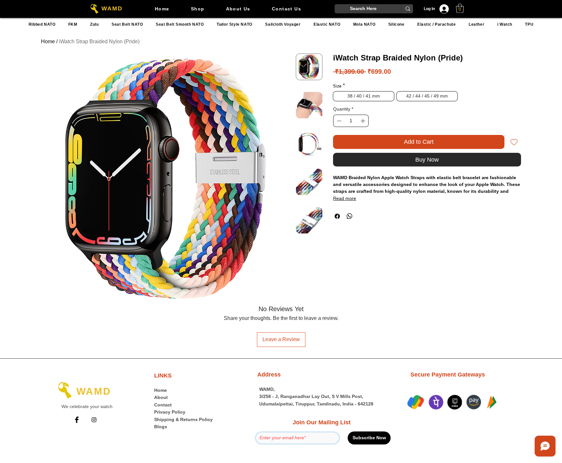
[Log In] (445, 9)
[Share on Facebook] (337, 216)
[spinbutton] (350, 120)
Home (48, 41)
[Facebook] (77, 420)
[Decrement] (338, 120)
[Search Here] (408, 8)
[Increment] (363, 120)
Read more (344, 198)
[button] (460, 8)
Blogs (160, 426)
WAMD (111, 8)
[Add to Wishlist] (514, 142)
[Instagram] (94, 420)
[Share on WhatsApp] (350, 216)
